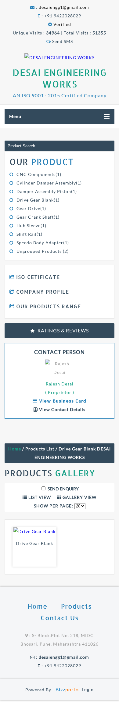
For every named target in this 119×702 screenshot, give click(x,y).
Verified (61, 24)
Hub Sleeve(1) (31, 225)
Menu (15, 116)
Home (14, 448)
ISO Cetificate (38, 277)
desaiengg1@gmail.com (64, 7)
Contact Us (60, 618)
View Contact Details (61, 409)
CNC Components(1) (38, 174)
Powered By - (52, 689)
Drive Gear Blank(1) (38, 199)
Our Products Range (48, 306)
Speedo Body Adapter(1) (42, 242)
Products (76, 606)
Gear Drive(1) (31, 208)
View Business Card (62, 400)
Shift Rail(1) (29, 234)
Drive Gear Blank (34, 543)
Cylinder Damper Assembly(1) (49, 182)
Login (88, 689)
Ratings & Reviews (63, 330)
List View (39, 497)
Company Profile (42, 291)
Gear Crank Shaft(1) (38, 217)
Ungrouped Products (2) (42, 251)
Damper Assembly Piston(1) (46, 191)
